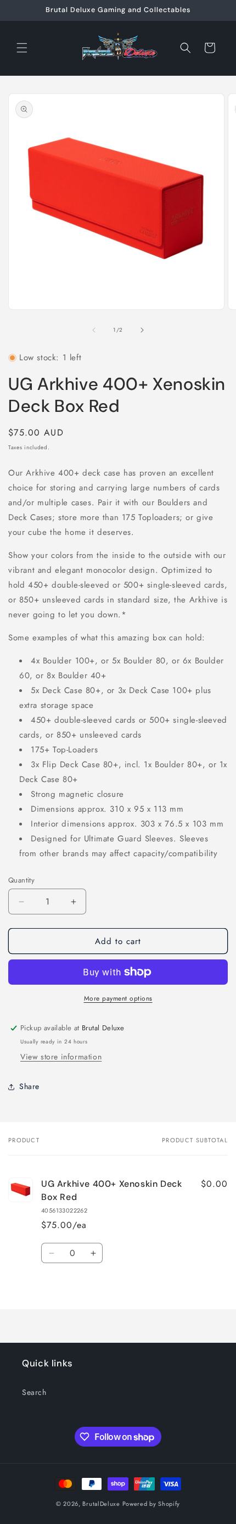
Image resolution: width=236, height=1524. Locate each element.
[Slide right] (142, 330)
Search (34, 1392)
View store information (61, 1056)
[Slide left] (94, 330)
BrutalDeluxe (101, 1503)
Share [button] (29, 1086)
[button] (22, 48)
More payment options (118, 998)
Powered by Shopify (151, 1503)
